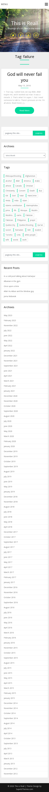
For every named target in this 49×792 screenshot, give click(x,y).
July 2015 (7, 668)
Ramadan (19, 230)
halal (22, 195)
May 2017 (8, 562)
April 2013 (8, 753)
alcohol (8, 181)
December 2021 (10, 355)
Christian (29, 185)
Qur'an (40, 225)
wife (7, 239)
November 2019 (11, 456)
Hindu (7, 200)
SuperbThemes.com (24, 789)
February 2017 (10, 577)
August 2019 (9, 471)
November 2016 (11, 592)
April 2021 (8, 376)
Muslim (34, 210)
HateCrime (32, 195)
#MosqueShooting (13, 176)
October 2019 (9, 461)
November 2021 (11, 360)
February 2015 (10, 693)
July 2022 (7, 330)
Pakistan (29, 215)
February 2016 (10, 637)
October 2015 (9, 653)
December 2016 (10, 587)
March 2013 (9, 758)
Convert (22, 190)
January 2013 (9, 763)
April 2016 (8, 627)
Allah (18, 181)
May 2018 (8, 522)
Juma (7, 210)
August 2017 (9, 547)
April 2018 (8, 527)
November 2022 (11, 325)
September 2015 (11, 658)
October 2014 (9, 713)
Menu (4, 4)
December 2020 (10, 396)
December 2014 (10, 703)
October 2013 (9, 738)
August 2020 (9, 416)
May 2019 (8, 486)
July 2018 (7, 512)
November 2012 (11, 773)
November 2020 (11, 401)
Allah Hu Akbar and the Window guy (19, 291)
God (14, 195)
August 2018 (9, 506)
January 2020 (9, 446)
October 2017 (9, 537)
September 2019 (11, 466)
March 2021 (9, 381)
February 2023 (10, 320)
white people (30, 235)
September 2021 (11, 365)
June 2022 (8, 335)
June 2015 (8, 673)
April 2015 (8, 683)
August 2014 (9, 723)
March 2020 (9, 436)
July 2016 (7, 612)
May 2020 (8, 431)
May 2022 (8, 340)
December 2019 (10, 451)
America (27, 181)
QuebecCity (10, 225)
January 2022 (9, 350)
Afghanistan (30, 176)
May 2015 (8, 678)
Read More (24, 110)
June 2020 (8, 426)
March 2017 (9, 572)
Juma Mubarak (10, 296)
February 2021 (10, 386)
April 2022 (8, 345)
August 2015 (9, 663)
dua (40, 190)
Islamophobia (32, 205)
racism (8, 230)
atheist (8, 185)
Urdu (19, 235)
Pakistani (9, 220)
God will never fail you (24, 77)
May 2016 (8, 622)
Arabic (37, 181)
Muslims (9, 215)
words (15, 239)
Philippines (21, 220)
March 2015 (9, 688)
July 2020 (7, 421)
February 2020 (10, 441)
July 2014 (7, 728)
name (19, 215)
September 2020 (11, 411)
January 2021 (9, 391)
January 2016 (9, 642)
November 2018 (11, 501)
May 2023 (8, 315)
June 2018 (8, 517)
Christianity (10, 190)
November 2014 (11, 708)
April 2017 (8, 567)
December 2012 (10, 768)
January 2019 (9, 491)
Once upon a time (11, 286)
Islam (24, 200)
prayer (32, 220)
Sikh (29, 230)
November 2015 (11, 647)
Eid (6, 195)
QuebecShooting (26, 225)
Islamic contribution (13, 205)
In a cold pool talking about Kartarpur (19, 276)
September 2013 (11, 743)
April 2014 (8, 733)
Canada (18, 185)
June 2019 (8, 481)
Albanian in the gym (12, 281)
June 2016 (8, 617)
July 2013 (7, 748)
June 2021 (8, 370)
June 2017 (8, 557)
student (38, 230)
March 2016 (9, 632)
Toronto (9, 235)
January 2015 (9, 698)
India (16, 200)
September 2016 (11, 602)
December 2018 (10, 496)
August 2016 (9, 607)
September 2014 (11, 718)
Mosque (23, 210)
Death (32, 190)
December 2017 (10, 532)
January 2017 (9, 582)
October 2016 (9, 597)
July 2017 (7, 552)
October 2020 (9, 406)
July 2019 (7, 476)
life (15, 210)
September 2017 (11, 542)
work (24, 239)
